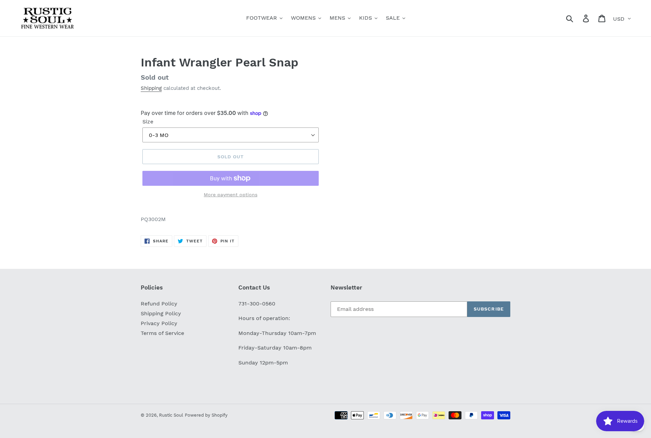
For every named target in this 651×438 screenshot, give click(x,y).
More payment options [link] (230, 194)
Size (147, 121)
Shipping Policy (161, 313)
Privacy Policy (159, 323)
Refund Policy (159, 303)
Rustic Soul (171, 415)
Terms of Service (162, 333)
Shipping (151, 88)
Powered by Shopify (206, 415)
